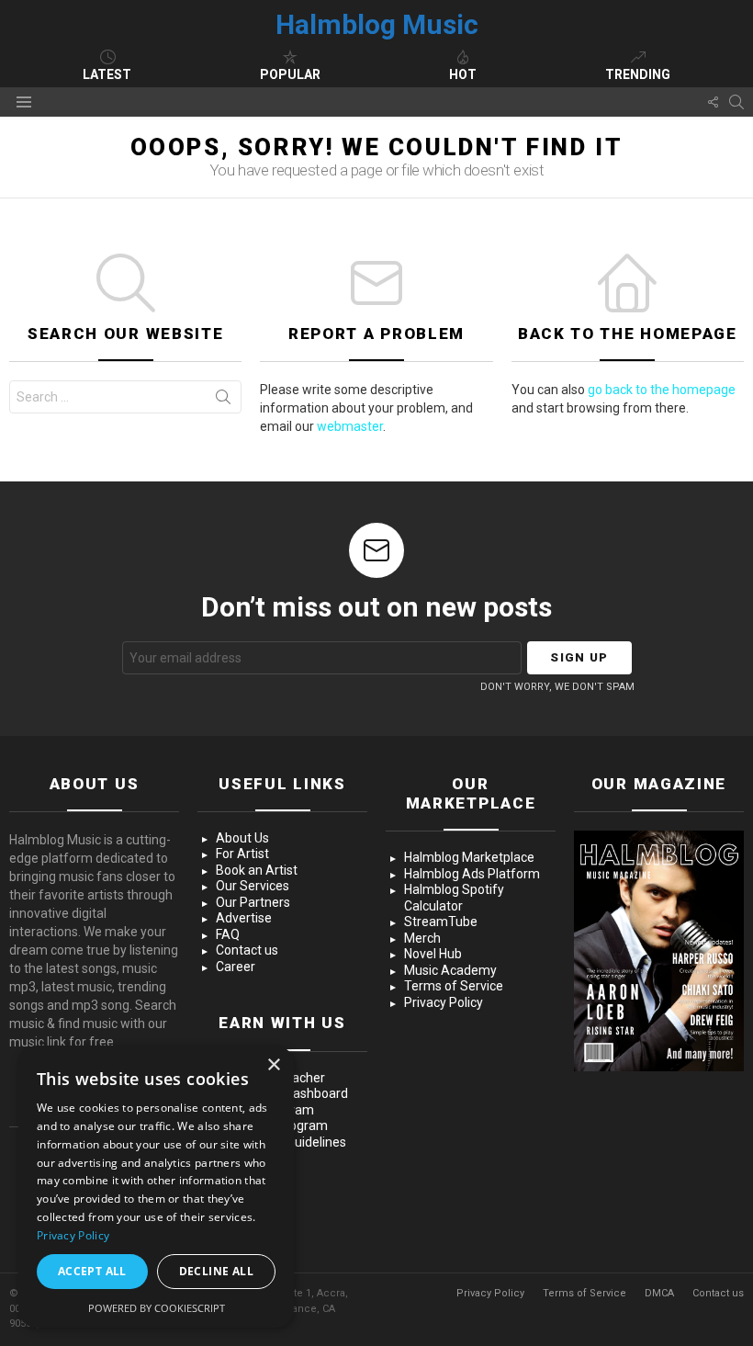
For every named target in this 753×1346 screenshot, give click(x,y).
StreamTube (441, 921)
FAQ (228, 934)
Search (223, 400)
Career (235, 966)
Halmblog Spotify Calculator (454, 897)
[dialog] (156, 1187)
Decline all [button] (216, 1271)
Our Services (252, 885)
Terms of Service (453, 985)
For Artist (242, 853)
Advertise (244, 918)
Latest (107, 74)
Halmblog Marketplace (469, 857)
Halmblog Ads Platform (472, 873)
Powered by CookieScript (156, 1308)
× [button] (273, 1065)
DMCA (659, 1293)
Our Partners (253, 902)
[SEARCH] (736, 102)
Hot (463, 74)
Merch (422, 938)
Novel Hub (433, 953)
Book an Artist (257, 870)
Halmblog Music (376, 24)
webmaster (350, 426)
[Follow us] (712, 102)
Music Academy (450, 970)
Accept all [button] (92, 1271)
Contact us (247, 950)
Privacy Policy (443, 1002)
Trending (637, 74)
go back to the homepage (662, 389)
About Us (242, 838)
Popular (290, 74)
